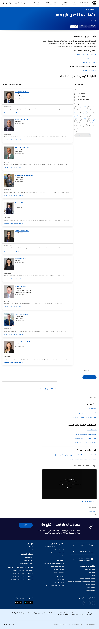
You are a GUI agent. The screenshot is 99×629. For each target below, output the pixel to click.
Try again (69, 487)
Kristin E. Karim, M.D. (22, 231)
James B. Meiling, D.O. (22, 286)
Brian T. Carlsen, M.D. (22, 147)
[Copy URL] (59, 484)
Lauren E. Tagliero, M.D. (22, 342)
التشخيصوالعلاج (83, 26)
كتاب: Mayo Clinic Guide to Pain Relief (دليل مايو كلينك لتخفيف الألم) (76, 455)
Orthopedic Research (89, 70)
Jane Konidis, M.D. (20, 258)
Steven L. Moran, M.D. (22, 314)
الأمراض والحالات (90, 9)
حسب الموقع (78, 90)
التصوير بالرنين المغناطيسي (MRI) (86, 434)
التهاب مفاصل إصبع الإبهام (88, 413)
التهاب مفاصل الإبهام (76, 15)
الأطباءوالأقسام (74, 26)
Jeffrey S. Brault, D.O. (22, 119)
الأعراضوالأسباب (92, 26)
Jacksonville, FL (81, 96)
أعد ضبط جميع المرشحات (83, 135)
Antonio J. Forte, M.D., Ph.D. (24, 175)
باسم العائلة (77, 104)
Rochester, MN (81, 93)
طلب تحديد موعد (89, 377)
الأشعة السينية (92, 430)
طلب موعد (91, 20)
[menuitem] (92, 26)
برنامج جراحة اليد (91, 59)
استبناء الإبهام (92, 409)
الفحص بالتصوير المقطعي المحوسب (85, 439)
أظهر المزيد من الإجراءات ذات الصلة (86, 443)
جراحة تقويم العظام (90, 62)
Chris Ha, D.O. (19, 203)
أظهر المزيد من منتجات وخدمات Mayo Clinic (83, 459)
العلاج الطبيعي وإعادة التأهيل (87, 55)
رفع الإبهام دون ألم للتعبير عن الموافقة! (85, 417)
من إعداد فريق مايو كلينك (89, 370)
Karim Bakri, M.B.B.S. (22, 92)
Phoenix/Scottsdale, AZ (83, 99)
